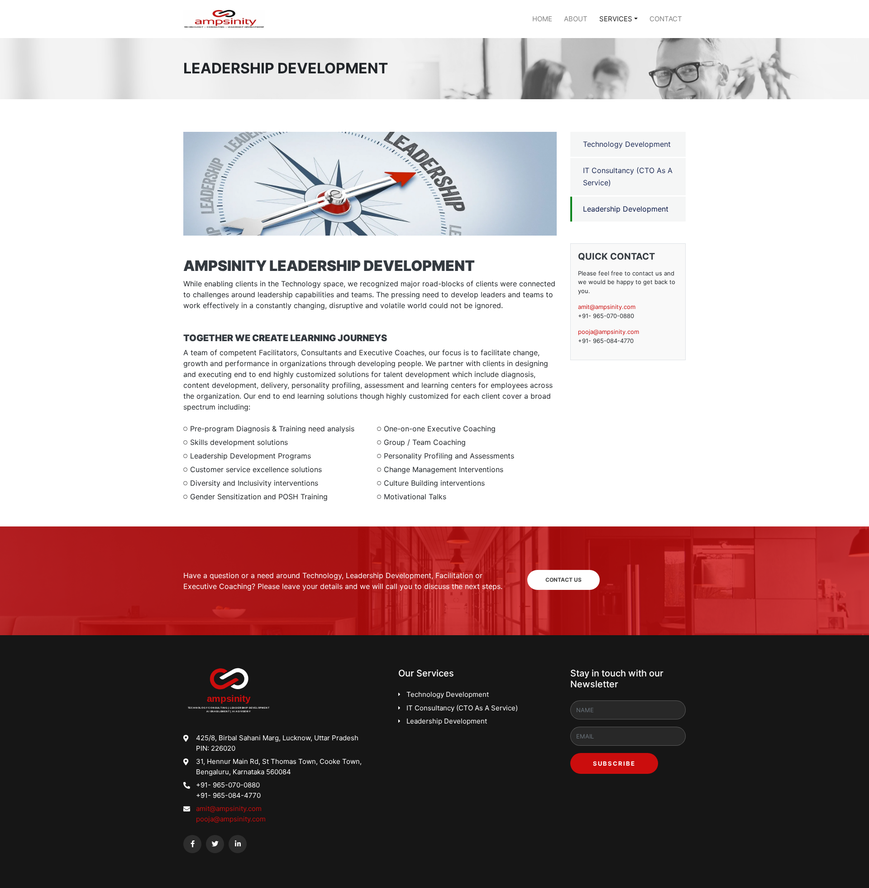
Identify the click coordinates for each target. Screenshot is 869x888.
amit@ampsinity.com (606, 306)
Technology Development (627, 144)
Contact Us (563, 579)
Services (615, 18)
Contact (665, 18)
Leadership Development (625, 208)
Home (542, 18)
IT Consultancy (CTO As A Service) (628, 176)
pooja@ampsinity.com (608, 331)
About (575, 18)
